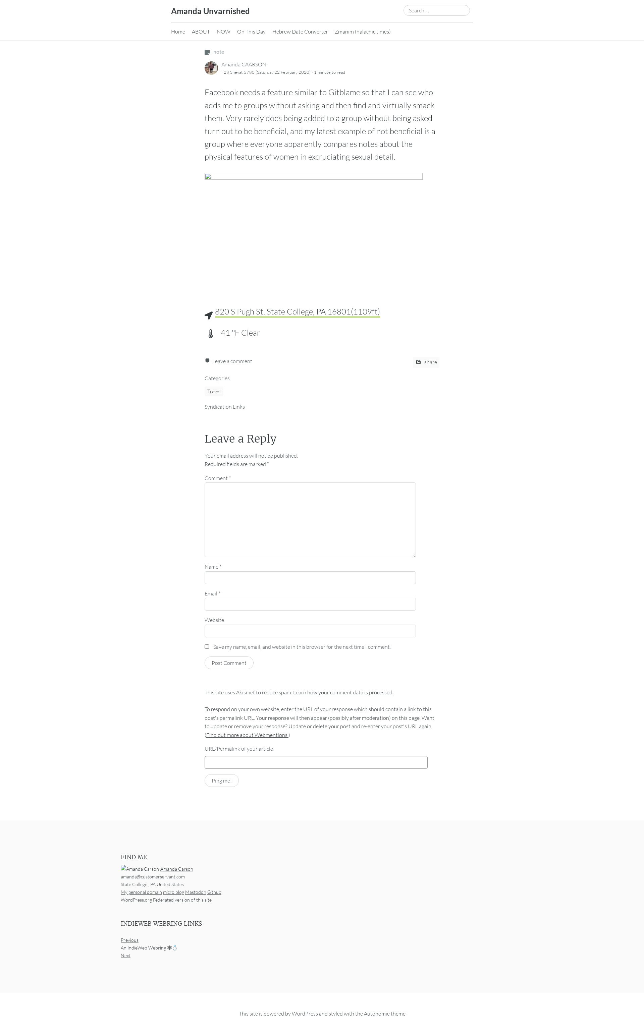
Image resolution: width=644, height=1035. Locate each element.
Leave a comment (232, 361)
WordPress (305, 1013)
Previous (130, 940)
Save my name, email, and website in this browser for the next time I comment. (302, 646)
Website (214, 620)
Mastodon (195, 892)
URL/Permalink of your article (239, 748)
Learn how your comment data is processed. (343, 692)
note (218, 51)
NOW (223, 31)
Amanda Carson (176, 869)
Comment (218, 478)
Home (178, 31)
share (430, 362)
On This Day (251, 31)
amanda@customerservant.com (153, 876)
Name (213, 566)
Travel (214, 391)
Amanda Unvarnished (210, 11)
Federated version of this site (182, 900)
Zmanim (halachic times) (363, 31)
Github (214, 892)
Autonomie (377, 1013)
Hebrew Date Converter (300, 31)
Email (212, 593)
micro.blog (173, 892)
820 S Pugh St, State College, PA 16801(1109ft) (297, 311)
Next (125, 955)
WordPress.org (136, 900)
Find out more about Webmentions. (247, 735)
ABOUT (201, 31)
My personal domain (141, 892)
